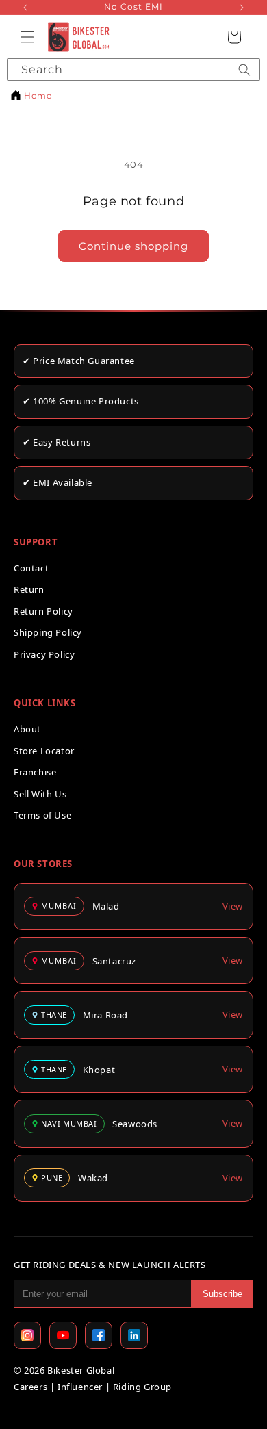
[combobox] (133, 69)
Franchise (35, 772)
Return (29, 589)
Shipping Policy (48, 632)
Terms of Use (42, 815)
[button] (27, 37)
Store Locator (44, 751)
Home (37, 95)
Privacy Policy (44, 654)
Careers (30, 1386)
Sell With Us (40, 794)
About (27, 729)
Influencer (80, 1386)
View (232, 906)
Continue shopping (133, 246)
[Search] (244, 69)
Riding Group (142, 1386)
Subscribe (222, 1294)
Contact (31, 568)
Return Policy (43, 611)
